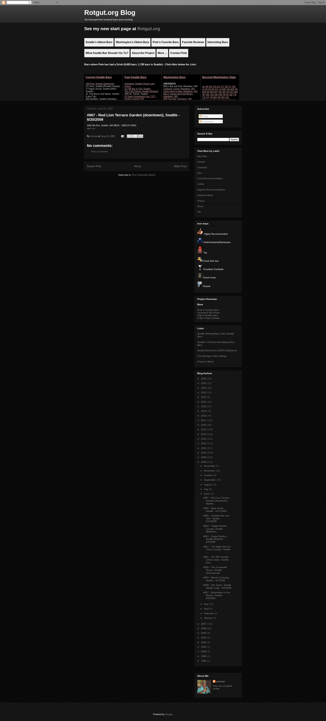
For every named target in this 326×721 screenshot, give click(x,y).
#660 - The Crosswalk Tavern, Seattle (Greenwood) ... (215, 570)
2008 (204, 462)
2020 (204, 406)
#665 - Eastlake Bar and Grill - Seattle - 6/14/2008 (216, 518)
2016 (204, 425)
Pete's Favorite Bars (208, 310)
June (207, 493)
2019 (204, 411)
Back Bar (202, 156)
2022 (204, 397)
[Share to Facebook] (138, 136)
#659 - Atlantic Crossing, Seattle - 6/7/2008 (216, 579)
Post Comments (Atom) (143, 175)
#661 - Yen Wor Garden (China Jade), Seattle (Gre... (216, 559)
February (209, 613)
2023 (204, 392)
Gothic (200, 184)
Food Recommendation (210, 178)
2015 (204, 429)
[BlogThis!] (131, 136)
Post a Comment (99, 151)
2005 (204, 633)
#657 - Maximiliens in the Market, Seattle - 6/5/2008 (216, 595)
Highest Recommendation (211, 189)
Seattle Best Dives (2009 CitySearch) (217, 350)
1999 (204, 656)
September (210, 479)
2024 (204, 388)
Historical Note (205, 195)
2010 (204, 452)
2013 (204, 438)
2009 (204, 457)
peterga (220, 681)
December (210, 466)
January (208, 618)
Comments (207, 121)
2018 (204, 415)
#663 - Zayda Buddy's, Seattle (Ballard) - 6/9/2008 (215, 539)
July (206, 489)
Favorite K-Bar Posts (208, 312)
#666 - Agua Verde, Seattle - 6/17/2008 (214, 509)
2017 (204, 420)
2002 (204, 642)
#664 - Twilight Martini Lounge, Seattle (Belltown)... (215, 529)
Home (137, 166)
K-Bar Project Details (208, 318)
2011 (204, 448)
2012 (204, 443)
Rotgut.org (148, 28)
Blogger (169, 714)
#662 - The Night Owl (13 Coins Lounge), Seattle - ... (216, 549)
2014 (204, 434)
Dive (199, 173)
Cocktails (202, 167)
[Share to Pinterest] (141, 136)
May (206, 604)
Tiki (199, 211)
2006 (204, 628)
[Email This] (128, 136)
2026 (204, 378)
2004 (204, 637)
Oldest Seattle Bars (207, 315)
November (210, 470)
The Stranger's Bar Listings (212, 356)
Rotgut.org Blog (109, 12)
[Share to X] (135, 136)
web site (91, 128)
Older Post (180, 166)
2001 (204, 647)
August (208, 484)
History (201, 200)
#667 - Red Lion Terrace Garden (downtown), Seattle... (216, 500)
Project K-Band (205, 361)
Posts (204, 116)
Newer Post (94, 166)
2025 (204, 383)
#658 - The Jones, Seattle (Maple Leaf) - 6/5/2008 (217, 586)
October (208, 475)
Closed (201, 161)
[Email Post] (122, 136)
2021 (204, 401)
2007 (204, 623)
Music (200, 206)
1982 (204, 660)
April (206, 608)
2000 (204, 651)
